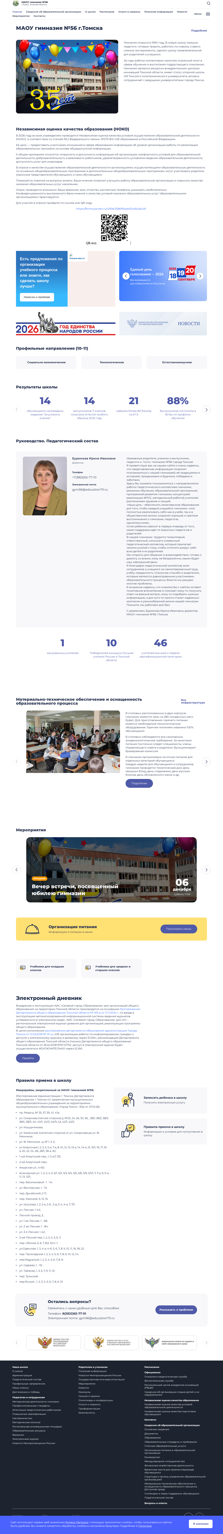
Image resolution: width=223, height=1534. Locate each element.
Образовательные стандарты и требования (170, 1441)
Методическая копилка (26, 1422)
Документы (151, 1433)
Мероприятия (21, 16)
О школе (90, 11)
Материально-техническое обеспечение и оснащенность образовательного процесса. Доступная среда (170, 1486)
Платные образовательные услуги (165, 1445)
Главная (17, 11)
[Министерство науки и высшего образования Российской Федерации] (111, 1342)
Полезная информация (158, 11)
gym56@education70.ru (97, 1318)
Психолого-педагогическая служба (165, 1376)
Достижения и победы (26, 1392)
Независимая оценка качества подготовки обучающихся (170, 1413)
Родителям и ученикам (93, 1367)
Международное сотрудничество (164, 1461)
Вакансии (18, 1434)
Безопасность (87, 1412)
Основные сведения (156, 1429)
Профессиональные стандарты (31, 1405)
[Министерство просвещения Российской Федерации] (53, 1342)
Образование (152, 1437)
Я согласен (200, 1523)
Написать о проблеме (37, 297)
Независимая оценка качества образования (171, 1400)
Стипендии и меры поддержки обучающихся (171, 1493)
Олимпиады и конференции (96, 1400)
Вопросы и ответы (155, 1503)
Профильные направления (28, 1383)
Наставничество (22, 1418)
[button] (209, 3)
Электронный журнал (25, 1438)
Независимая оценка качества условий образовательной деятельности (168, 1406)
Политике (145, 1525)
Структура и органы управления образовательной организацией (175, 1478)
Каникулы (84, 1392)
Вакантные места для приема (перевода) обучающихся (169, 1471)
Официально (152, 1372)
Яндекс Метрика (76, 1522)
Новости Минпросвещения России (33, 1443)
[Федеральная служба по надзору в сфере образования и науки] (169, 1342)
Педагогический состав (26, 1379)
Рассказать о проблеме (176, 1309)
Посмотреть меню (178, 928)
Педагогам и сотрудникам (28, 1397)
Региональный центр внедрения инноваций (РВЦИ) (171, 1386)
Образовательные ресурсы (28, 1430)
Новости (182, 11)
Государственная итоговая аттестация (102, 1379)
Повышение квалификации (29, 1414)
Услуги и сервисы (129, 11)
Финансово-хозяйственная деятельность (169, 1465)
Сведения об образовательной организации (53, 11)
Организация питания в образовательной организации (169, 1452)
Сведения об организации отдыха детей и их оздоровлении (171, 1393)
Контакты (39, 16)
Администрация (22, 1375)
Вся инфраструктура (193, 701)
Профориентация (89, 1408)
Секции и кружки (89, 1396)
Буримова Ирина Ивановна (94, 458)
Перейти (28, 1058)
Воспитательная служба (158, 1380)
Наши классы (20, 1387)
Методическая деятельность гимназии (35, 1401)
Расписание (107, 11)
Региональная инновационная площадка (37, 1426)
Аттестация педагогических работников (36, 1409)
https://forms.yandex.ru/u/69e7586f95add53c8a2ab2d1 (111, 208)
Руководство (152, 1457)
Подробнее (199, 30)
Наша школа (20, 1367)
